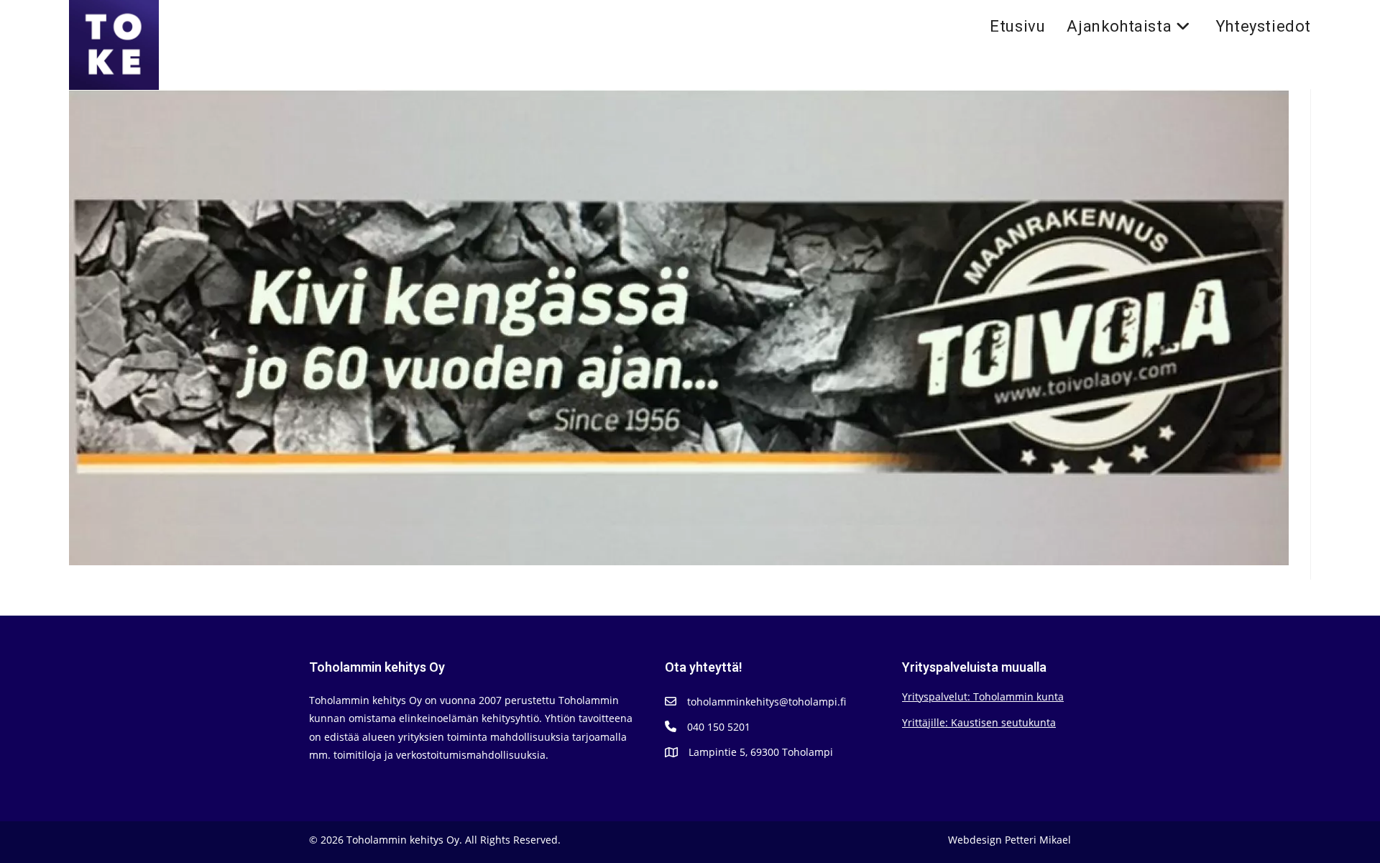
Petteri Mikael (1038, 839)
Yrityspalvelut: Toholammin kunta (983, 696)
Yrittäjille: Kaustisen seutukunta (979, 722)
